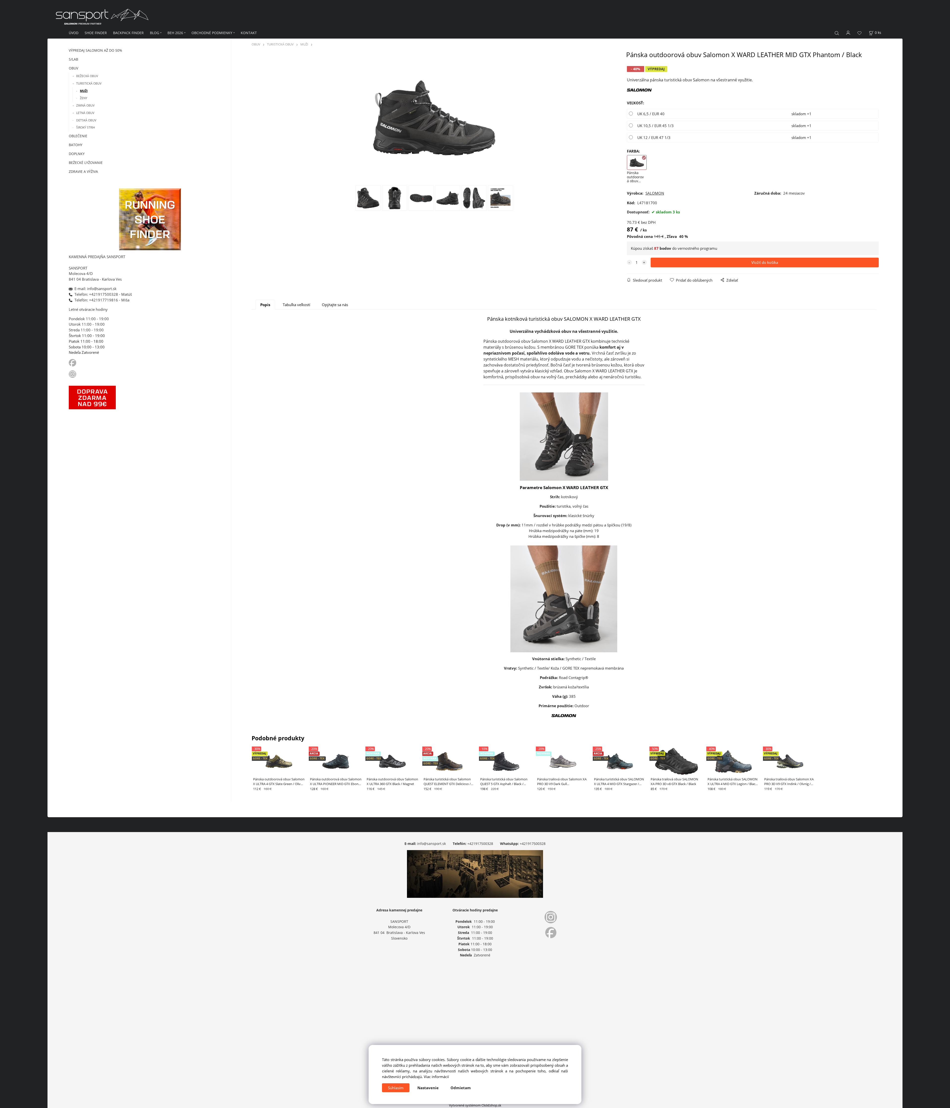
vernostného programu (697, 248)
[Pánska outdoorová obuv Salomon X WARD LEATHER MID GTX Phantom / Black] (434, 117)
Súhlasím (396, 1087)
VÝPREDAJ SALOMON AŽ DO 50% (95, 50)
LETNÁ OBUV (85, 113)
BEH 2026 (175, 32)
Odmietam (461, 1087)
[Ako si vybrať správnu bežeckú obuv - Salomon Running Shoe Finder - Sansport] (150, 219)
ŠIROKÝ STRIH (85, 127)
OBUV (73, 68)
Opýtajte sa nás (335, 304)
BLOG (154, 32)
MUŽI (84, 91)
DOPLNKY (77, 153)
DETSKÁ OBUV (86, 120)
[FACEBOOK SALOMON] (72, 362)
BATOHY (75, 144)
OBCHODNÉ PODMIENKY (211, 32)
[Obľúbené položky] (859, 33)
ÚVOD (73, 32)
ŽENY (83, 98)
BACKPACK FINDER (128, 32)
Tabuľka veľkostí (296, 304)
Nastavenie (428, 1087)
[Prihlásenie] (848, 32)
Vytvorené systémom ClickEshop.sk (475, 1105)
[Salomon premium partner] (639, 89)
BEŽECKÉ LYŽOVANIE (86, 162)
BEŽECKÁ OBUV (87, 76)
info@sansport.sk (431, 843)
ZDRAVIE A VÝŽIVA (83, 171)
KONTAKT (249, 32)
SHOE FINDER (96, 32)
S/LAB (73, 59)
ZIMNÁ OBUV (85, 105)
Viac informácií (436, 1076)
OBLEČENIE (78, 136)
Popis (265, 304)
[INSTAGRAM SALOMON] (73, 373)
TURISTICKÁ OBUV (88, 83)
